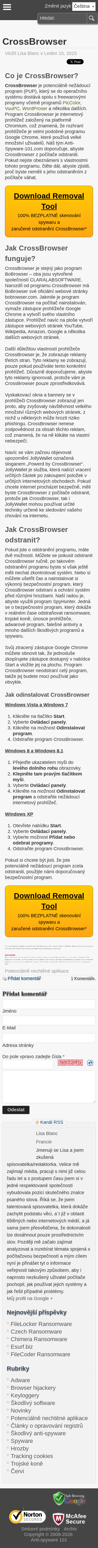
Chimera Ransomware (39, 1339)
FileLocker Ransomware (41, 1324)
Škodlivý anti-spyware (38, 1433)
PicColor (71, 102)
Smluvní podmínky (40, 1529)
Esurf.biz (22, 1346)
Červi (17, 1471)
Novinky (21, 1410)
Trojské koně (27, 1463)
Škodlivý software (33, 1403)
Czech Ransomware (36, 1331)
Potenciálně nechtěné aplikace (37, 971)
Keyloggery (25, 1395)
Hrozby (20, 1448)
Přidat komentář (24, 978)
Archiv (70, 1529)
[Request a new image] (90, 1063)
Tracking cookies (32, 1456)
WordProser (34, 108)
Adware (20, 1380)
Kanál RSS (51, 1122)
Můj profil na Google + (30, 1298)
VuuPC (12, 108)
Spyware (22, 1441)
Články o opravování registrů (47, 1425)
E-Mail (9, 1027)
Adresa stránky (18, 1045)
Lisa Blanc (28, 53)
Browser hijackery (33, 1388)
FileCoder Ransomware (40, 1354)
